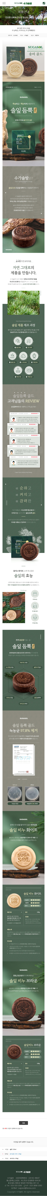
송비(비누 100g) (14, 1158)
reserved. (36, 1191)
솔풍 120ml (13, 1149)
